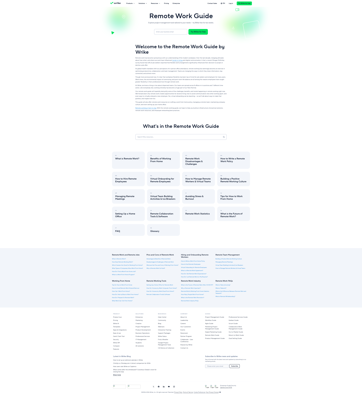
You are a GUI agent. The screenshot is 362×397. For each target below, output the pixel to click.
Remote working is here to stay (145, 108)
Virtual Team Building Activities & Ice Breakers (229, 265)
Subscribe (234, 366)
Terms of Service (188, 392)
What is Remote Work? (119, 259)
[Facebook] (159, 387)
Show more (117, 375)
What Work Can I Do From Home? (122, 301)
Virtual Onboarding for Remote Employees (194, 267)
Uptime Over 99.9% (226, 387)
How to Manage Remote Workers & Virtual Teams (230, 268)
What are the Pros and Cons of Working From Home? (162, 265)
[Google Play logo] (134, 387)
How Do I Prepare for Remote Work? (123, 297)
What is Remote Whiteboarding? (225, 296)
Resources (154, 3)
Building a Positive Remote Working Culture (229, 259)
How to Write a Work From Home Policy (193, 261)
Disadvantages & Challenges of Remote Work (160, 262)
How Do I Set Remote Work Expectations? (193, 274)
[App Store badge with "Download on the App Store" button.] (119, 387)
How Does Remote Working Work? (122, 262)
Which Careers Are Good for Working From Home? (127, 265)
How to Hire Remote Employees (191, 264)
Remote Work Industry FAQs (189, 301)
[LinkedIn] (164, 387)
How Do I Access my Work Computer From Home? (161, 288)
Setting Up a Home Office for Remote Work (159, 285)
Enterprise (176, 3)
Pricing (166, 3)
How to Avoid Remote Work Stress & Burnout (125, 288)
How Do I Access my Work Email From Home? (160, 291)
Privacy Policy (178, 392)
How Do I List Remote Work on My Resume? (194, 277)
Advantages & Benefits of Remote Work (158, 259)
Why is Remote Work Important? (191, 288)
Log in (231, 3)
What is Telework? (221, 288)
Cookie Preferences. (200, 392)
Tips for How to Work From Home (122, 285)
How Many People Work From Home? (192, 294)
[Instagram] (174, 387)
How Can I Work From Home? (121, 291)
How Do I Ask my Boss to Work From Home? (125, 294)
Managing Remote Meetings (224, 262)
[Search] (224, 137)
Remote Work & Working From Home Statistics (195, 291)
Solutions (142, 3)
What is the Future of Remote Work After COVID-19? (197, 285)
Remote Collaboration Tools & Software (158, 294)
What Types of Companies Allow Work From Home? (127, 268)
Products (129, 3)
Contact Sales (212, 3)
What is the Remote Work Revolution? (192, 297)
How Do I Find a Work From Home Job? (124, 271)
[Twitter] (153, 387)
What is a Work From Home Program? (123, 274)
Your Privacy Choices (212, 392)
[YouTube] (169, 387)
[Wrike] (116, 3)
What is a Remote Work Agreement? (192, 270)
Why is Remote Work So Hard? (155, 268)
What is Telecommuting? (223, 285)
